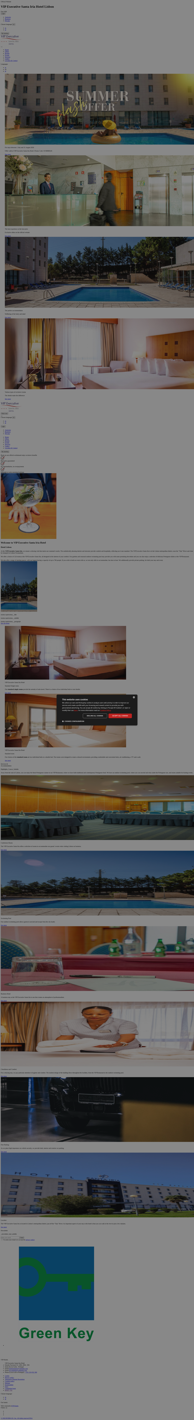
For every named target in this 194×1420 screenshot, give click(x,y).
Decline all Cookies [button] (95, 716)
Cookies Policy (105, 710)
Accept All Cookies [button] (120, 716)
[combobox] (134, 697)
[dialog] (97, 710)
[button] (73, 721)
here (75, 710)
